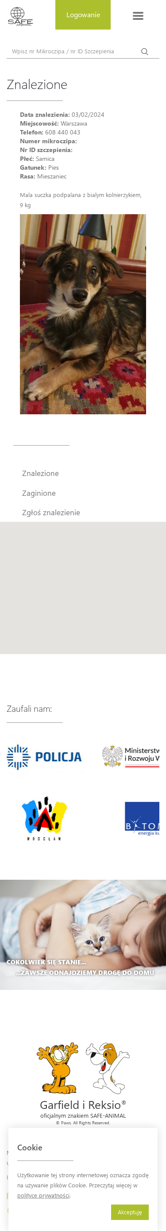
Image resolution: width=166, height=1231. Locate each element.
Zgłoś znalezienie (51, 512)
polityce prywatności (43, 1195)
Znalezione (40, 473)
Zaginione (39, 493)
